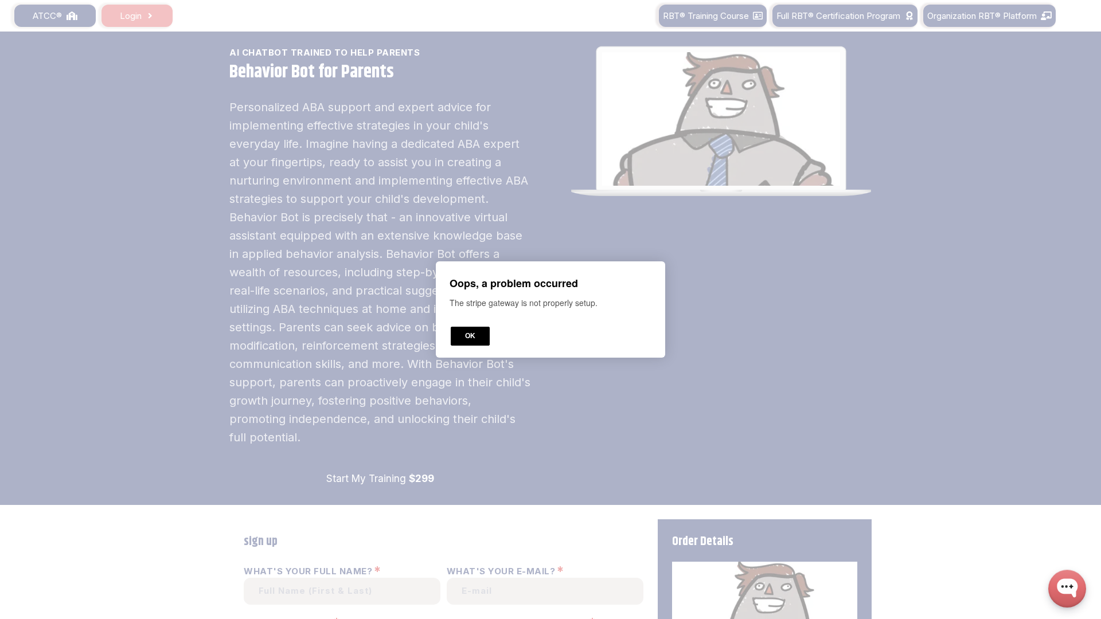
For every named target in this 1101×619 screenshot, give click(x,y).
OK (470, 336)
